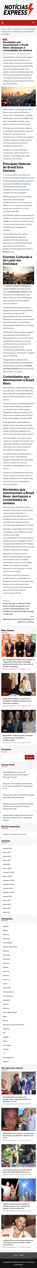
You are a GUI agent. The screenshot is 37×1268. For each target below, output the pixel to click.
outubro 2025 (8, 888)
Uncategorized (8, 1057)
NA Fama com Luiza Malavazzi (13, 1025)
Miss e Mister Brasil (10, 1012)
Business (6, 934)
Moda (5, 1016)
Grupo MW (7, 988)
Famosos (6, 979)
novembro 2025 (8, 884)
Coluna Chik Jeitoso (10, 947)
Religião (6, 1037)
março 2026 (7, 868)
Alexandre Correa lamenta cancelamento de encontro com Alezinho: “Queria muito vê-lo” (18, 786)
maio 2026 (6, 860)
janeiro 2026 (7, 876)
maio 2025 (6, 908)
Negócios (6, 1029)
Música (5, 1020)
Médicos (6, 1008)
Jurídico (6, 1004)
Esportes (6, 971)
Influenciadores (8, 992)
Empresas (6, 963)
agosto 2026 (7, 848)
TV (4, 1053)
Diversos (6, 951)
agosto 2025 (7, 896)
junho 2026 (7, 856)
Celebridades (7, 943)
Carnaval (6, 938)
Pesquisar (6, 749)
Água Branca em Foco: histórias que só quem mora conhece (18, 619)
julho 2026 (6, 852)
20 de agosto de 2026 (25, 742)
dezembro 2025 (8, 880)
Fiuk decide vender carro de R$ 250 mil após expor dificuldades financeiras (18, 796)
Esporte (6, 967)
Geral (4, 39)
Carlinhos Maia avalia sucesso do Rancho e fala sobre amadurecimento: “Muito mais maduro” (18, 817)
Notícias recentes (17, 181)
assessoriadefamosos (11, 54)
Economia (6, 955)
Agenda (6, 926)
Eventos (6, 975)
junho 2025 (7, 904)
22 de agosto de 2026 (25, 669)
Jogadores (6, 1000)
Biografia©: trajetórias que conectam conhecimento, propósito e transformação (18, 737)
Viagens (6, 1061)
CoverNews (30, 1262)
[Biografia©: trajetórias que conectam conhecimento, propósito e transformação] (18, 721)
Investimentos (8, 996)
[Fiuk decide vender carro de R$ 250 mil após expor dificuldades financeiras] (18, 1155)
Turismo (6, 1049)
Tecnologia (7, 1045)
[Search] (33, 22)
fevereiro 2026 (8, 872)
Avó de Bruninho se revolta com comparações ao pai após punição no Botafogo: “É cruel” (16, 774)
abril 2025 (6, 912)
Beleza (5, 930)
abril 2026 (6, 864)
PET (4, 1033)
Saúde (5, 1041)
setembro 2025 (8, 892)
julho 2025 (6, 900)
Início (16, 1255)
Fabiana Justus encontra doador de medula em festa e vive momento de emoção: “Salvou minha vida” (18, 806)
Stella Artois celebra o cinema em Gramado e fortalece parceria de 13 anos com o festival (17, 701)
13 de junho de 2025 (25, 54)
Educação (6, 959)
